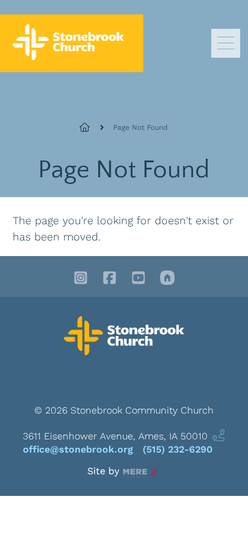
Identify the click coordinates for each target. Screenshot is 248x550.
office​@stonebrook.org (78, 449)
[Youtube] (138, 278)
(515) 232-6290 (177, 449)
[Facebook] (109, 278)
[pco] (167, 278)
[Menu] (225, 43)
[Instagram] (80, 278)
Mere (134, 471)
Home (91, 127)
